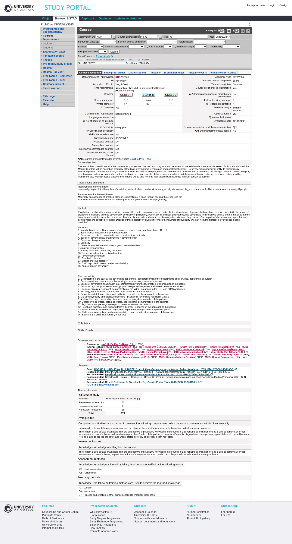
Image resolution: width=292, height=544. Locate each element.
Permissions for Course (223, 72)
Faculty (82, 46)
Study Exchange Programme (106, 521)
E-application (97, 515)
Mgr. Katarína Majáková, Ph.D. (228, 349)
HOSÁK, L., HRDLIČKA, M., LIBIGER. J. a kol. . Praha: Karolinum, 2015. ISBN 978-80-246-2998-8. (164, 369)
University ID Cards (145, 515)
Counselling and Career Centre (60, 511)
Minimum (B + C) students (100, 113)
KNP (117, 77)
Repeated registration (220, 104)
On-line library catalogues (104, 384)
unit (86, 36)
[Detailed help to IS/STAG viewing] (248, 31)
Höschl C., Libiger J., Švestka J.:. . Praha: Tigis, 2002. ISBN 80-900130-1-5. (152, 382)
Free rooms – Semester (57, 76)
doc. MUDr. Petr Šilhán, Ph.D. (227, 352)
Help (46, 104)
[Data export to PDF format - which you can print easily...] (221, 31)
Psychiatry (131, 63)
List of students (137, 72)
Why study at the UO (101, 511)
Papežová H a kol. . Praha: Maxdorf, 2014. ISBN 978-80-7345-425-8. (157, 374)
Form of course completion (132, 41)
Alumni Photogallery (198, 518)
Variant (145, 60)
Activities (85, 323)
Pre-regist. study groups (57, 63)
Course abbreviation (128, 36)
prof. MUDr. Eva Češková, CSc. (118, 344)
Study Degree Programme (105, 518)
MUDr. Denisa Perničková (153, 352)
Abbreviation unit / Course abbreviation (105, 60)
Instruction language (88, 41)
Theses (47, 59)
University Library (52, 521)
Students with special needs (150, 518)
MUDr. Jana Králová (157, 349)
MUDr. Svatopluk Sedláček (189, 352)
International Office (53, 527)
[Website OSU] (22, 8)
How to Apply (97, 527)
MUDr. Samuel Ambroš (118, 347)
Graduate (105, 18)
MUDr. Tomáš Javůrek (127, 349)
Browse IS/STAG (66, 18)
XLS (149, 159)
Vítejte (46, 18)
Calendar (48, 100)
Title (166, 36)
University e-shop (52, 524)
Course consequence (116, 46)
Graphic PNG (137, 159)
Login (272, 5)
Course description (90, 72)
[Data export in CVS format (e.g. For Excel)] (236, 31)
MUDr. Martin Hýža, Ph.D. (228, 354)
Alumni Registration (198, 511)
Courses (48, 35)
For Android (228, 511)
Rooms (47, 67)
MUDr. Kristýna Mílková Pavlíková (112, 352)
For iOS (225, 515)
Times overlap (51, 88)
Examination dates (54, 51)
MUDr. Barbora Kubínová (190, 349)
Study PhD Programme (103, 524)
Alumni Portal (194, 515)
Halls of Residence (53, 518)
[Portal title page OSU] (71, 8)
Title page (49, 96)
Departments (51, 39)
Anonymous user (257, 5)
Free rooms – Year (54, 80)
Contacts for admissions (104, 531)
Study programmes (114, 72)
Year (211, 36)
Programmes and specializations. (53, 30)
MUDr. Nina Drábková (222, 347)
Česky (283, 5)
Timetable (155, 72)
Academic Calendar (145, 511)
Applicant (87, 18)
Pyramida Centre (52, 515)
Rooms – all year (53, 71)
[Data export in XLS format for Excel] (229, 31)
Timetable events (53, 55)
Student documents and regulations (154, 521)
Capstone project (53, 84)
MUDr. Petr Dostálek (191, 347)
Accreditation (186, 41)
